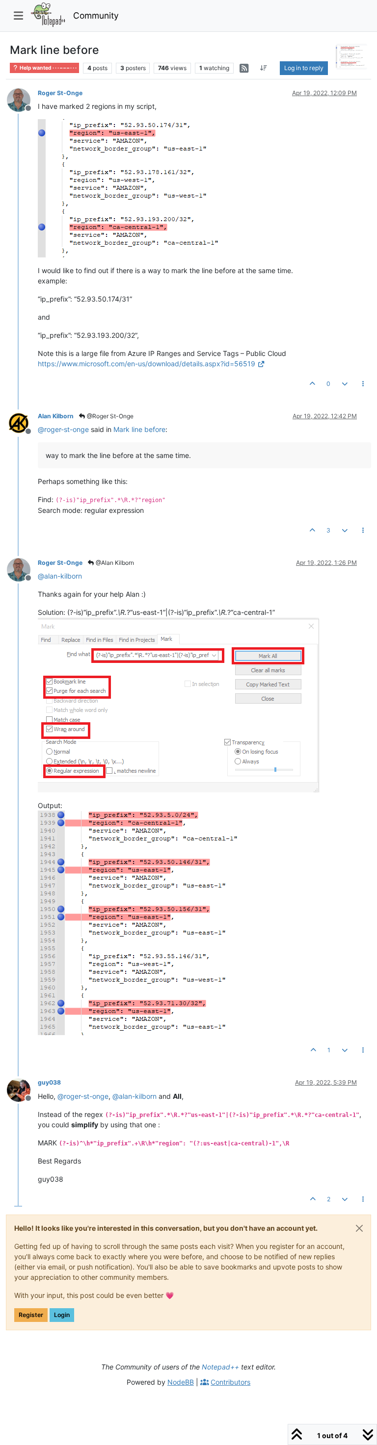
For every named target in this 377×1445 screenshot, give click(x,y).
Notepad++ (220, 1367)
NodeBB (180, 1382)
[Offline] (22, 99)
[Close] (359, 1228)
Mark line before (139, 429)
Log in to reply (303, 68)
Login (62, 1314)
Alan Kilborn (56, 416)
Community (96, 15)
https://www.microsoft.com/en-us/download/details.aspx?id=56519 (146, 363)
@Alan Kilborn (114, 562)
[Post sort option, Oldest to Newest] (264, 68)
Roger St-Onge (60, 93)
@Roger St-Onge (109, 416)
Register (31, 1314)
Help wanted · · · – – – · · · (48, 68)
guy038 (49, 1082)
